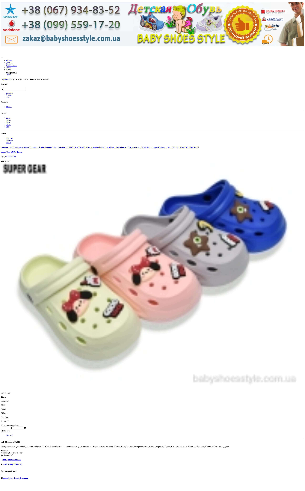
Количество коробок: (9, 426)
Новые (8, 143)
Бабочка (4, 147)
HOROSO (62, 147)
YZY (196, 147)
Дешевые (9, 140)
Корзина (12, 73)
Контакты (8, 67)
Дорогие (9, 138)
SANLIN (145, 147)
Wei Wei (189, 147)
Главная (9, 60)
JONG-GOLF (80, 147)
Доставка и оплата (11, 66)
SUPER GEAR (178, 147)
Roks (138, 147)
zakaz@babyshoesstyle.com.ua (15, 478)
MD (117, 147)
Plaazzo (123, 147)
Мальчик (9, 93)
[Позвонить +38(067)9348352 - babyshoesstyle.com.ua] (152, 46)
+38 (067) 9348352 (12, 459)
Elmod (26, 147)
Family (33, 147)
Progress (131, 147)
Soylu (168, 147)
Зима (8, 118)
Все (7, 97)
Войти (9, 75)
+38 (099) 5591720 (12, 464)
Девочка (9, 95)
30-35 (9, 107)
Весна (8, 120)
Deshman (19, 147)
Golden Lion (51, 147)
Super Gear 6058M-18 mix (11, 152)
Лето (8, 122)
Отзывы (8, 69)
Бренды (8, 62)
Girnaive (41, 147)
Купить (6, 431)
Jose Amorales (93, 147)
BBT (12, 147)
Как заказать (9, 64)
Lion (102, 147)
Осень (8, 125)
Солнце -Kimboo (158, 147)
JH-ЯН (70, 147)
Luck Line (110, 147)
